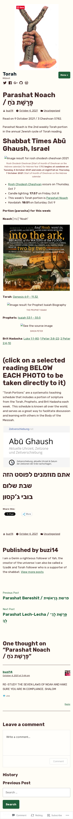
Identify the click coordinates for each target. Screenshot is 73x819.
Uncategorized (52, 110)
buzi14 (9, 110)
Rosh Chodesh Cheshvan (25, 184)
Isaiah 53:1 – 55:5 (29, 317)
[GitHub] (21, 83)
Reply (67, 704)
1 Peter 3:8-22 (49, 338)
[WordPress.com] (26, 83)
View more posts (32, 572)
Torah (9, 74)
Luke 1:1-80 (31, 338)
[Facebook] (10, 83)
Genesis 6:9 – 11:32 (26, 296)
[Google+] (15, 83)
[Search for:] (36, 792)
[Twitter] (5, 83)
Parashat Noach (57, 198)
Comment (58, 761)
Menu (65, 75)
